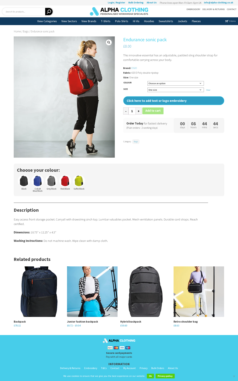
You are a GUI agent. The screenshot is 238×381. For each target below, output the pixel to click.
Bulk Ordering (135, 2)
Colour (127, 82)
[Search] (49, 11)
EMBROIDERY (193, 9)
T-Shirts (105, 21)
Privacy (143, 368)
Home (17, 31)
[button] (109, 42)
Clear (208, 90)
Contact (114, 368)
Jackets (182, 21)
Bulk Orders (157, 368)
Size (125, 89)
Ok (150, 376)
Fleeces (196, 21)
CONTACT (231, 9)
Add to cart (153, 110)
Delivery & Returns (70, 368)
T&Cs (104, 368)
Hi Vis (136, 21)
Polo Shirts (121, 21)
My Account (129, 368)
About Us (152, 2)
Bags (26, 31)
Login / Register (116, 2)
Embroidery (90, 368)
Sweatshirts (166, 21)
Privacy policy (165, 376)
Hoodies (149, 21)
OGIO (134, 68)
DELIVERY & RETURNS (213, 9)
